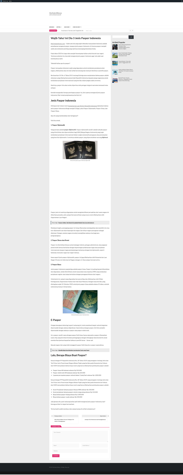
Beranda (51, 27)
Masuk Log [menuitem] (5, 1)
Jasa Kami (66, 27)
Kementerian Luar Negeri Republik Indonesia (82, 106)
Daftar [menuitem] (10, 1)
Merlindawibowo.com (58, 43)
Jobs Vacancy (76, 27)
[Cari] (131, 37)
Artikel (58, 27)
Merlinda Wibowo (55, 13)
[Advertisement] (100, 14)
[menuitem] (1, 1)
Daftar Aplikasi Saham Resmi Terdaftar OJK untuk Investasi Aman (76, 30)
